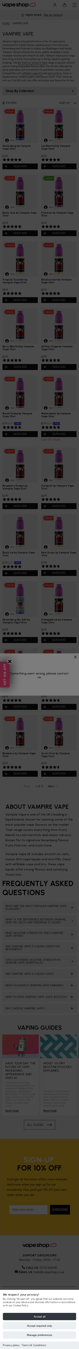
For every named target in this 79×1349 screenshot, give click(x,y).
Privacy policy (11, 1345)
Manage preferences (39, 1335)
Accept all (39, 1316)
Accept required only (39, 1325)
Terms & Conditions (33, 1345)
